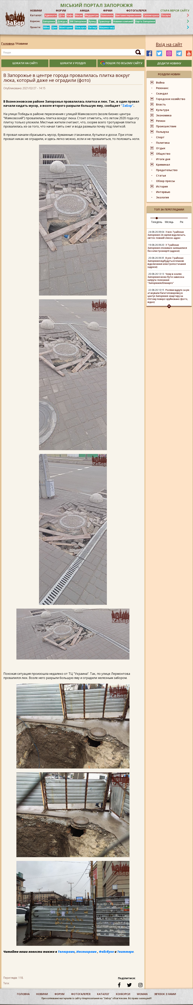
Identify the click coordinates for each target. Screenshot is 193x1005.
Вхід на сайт (169, 44)
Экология (162, 197)
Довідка (62, 21)
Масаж (79, 15)
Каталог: (36, 15)
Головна (7, 43)
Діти (61, 15)
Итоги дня (163, 159)
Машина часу (106, 27)
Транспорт (105, 21)
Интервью (163, 192)
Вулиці (92, 21)
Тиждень (156, 222)
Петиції (92, 27)
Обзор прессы (165, 181)
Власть (161, 104)
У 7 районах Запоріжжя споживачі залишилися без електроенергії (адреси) (167, 248)
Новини (22, 43)
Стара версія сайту (174, 10)
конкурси (123, 994)
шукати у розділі (73, 63)
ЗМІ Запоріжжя (78, 21)
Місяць (169, 222)
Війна (46, 27)
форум (59, 994)
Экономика (164, 115)
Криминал (163, 164)
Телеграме (66, 952)
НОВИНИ (36, 10)
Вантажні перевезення (128, 15)
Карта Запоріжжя (145, 21)
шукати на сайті (25, 63)
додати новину (169, 63)
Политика (163, 142)
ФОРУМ (61, 10)
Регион (160, 121)
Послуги (165, 15)
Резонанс (162, 88)
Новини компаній (123, 21)
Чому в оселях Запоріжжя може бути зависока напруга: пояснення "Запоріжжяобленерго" (166, 278)
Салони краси (151, 15)
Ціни (54, 27)
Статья (161, 175)
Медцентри (91, 15)
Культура (162, 110)
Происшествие (166, 126)
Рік (181, 222)
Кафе (70, 15)
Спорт (160, 137)
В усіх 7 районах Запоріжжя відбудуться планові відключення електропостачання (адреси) (167, 262)
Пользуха (80, 27)
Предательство (167, 170)
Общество (163, 153)
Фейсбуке (106, 952)
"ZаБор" (127, 106)
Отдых (160, 148)
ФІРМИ (107, 10)
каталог (103, 994)
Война (160, 82)
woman (142, 994)
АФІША (84, 10)
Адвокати (51, 15)
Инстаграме (86, 952)
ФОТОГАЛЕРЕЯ (136, 10)
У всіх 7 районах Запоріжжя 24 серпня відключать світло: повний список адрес (166, 235)
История (162, 186)
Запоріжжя (49, 21)
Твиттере (125, 952)
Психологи (107, 15)
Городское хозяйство (170, 99)
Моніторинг (66, 27)
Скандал (162, 93)
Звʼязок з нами (165, 994)
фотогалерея (80, 994)
